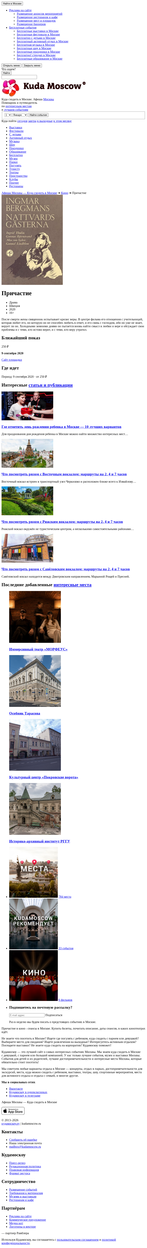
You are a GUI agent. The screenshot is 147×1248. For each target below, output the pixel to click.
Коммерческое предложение (27, 1219)
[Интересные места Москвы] (33, 896)
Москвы (48, 99)
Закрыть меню (32, 65)
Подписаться (53, 1015)
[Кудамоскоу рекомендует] (33, 948)
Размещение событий (23, 1189)
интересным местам (19, 106)
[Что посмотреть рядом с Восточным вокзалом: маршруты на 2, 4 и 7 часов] (27, 466)
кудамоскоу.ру (11, 1123)
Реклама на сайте (20, 1216)
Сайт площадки (12, 359)
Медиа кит (16, 1223)
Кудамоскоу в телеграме (24, 1095)
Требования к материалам (26, 1193)
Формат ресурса (19, 1173)
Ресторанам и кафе (21, 1200)
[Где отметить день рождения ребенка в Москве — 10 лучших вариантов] (27, 419)
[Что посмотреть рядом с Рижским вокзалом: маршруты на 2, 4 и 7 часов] (27, 514)
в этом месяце (62, 121)
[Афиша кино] (33, 1000)
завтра (32, 121)
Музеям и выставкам (22, 1196)
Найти (6, 73)
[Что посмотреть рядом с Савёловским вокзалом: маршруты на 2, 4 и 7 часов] (27, 561)
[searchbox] (73, 73)
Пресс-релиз (17, 1163)
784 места (65, 896)
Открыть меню (11, 65)
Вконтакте (16, 1088)
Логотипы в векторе (22, 1226)
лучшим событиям (16, 109)
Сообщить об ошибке (23, 1139)
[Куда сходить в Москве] (44, 95)
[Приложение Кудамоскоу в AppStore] (13, 1113)
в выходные (45, 121)
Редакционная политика (25, 1166)
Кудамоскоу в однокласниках (28, 1092)
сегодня (22, 121)
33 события (66, 948)
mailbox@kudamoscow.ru (25, 1146)
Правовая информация (24, 1169)
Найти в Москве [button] (12, 3)
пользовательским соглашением (78, 1239)
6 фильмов (65, 1000)
